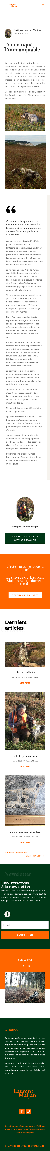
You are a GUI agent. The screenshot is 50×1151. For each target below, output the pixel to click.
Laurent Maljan (32, 30)
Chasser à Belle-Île (25, 672)
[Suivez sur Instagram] (29, 966)
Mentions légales (25, 1132)
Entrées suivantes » (35, 856)
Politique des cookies (34, 1129)
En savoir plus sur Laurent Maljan (25, 538)
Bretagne (28, 677)
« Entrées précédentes (16, 852)
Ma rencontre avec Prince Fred (25, 832)
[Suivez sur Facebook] (23, 966)
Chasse (35, 677)
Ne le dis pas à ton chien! (25, 756)
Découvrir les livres (25, 595)
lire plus (25, 683)
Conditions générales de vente (20, 1126)
